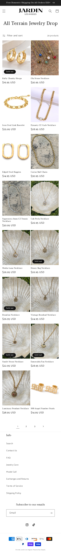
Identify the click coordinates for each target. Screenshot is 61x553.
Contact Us (11, 451)
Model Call (11, 472)
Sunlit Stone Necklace (12, 362)
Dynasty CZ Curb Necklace (43, 125)
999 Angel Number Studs (42, 408)
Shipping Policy (13, 493)
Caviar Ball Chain (39, 172)
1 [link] (17, 426)
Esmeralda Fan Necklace (42, 362)
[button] (3, 11)
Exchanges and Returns (17, 479)
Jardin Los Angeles (27, 550)
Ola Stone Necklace (40, 78)
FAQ (8, 458)
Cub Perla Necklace (40, 219)
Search (9, 443)
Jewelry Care (12, 465)
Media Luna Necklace (12, 268)
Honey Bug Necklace (40, 268)
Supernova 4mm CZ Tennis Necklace (15, 220)
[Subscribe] (51, 513)
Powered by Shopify (39, 550)
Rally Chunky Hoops (12, 78)
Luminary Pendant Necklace (15, 408)
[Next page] (43, 426)
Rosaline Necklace (11, 315)
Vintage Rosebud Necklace (43, 315)
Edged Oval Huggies (11, 172)
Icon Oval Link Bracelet (13, 125)
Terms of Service (14, 486)
